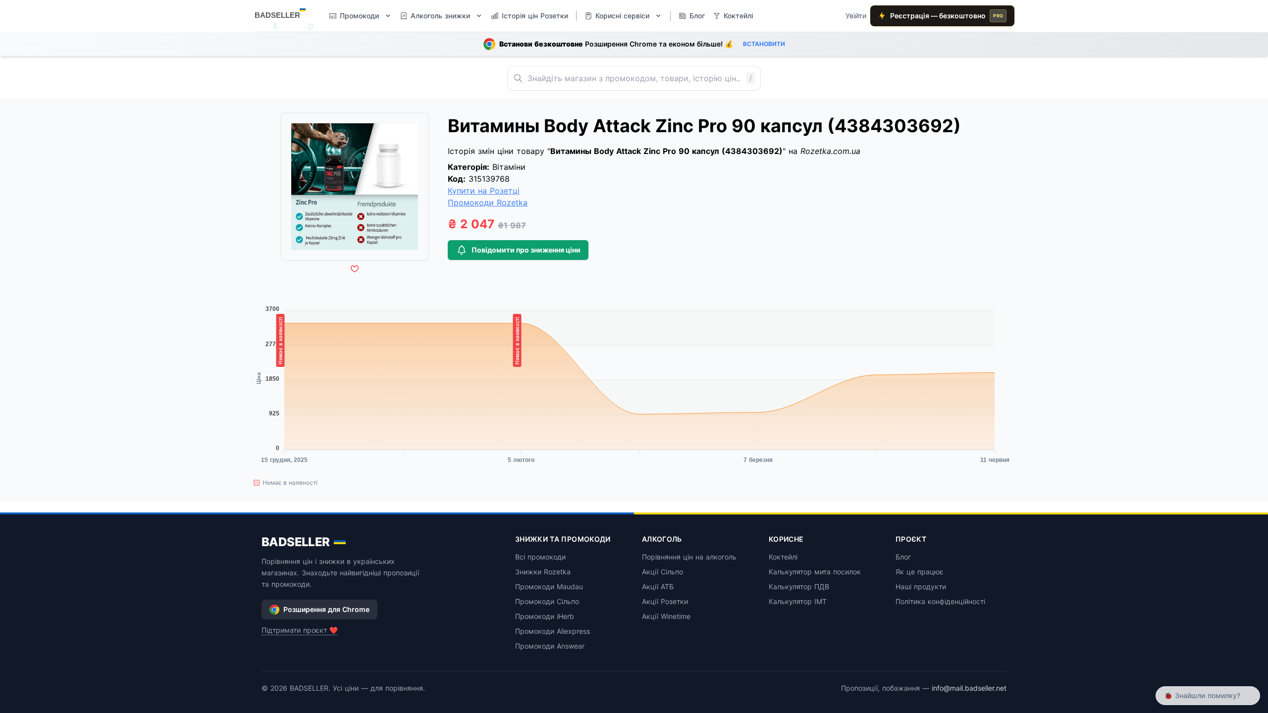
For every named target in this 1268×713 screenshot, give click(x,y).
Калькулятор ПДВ (799, 586)
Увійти (855, 15)
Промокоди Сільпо (547, 601)
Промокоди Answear (549, 646)
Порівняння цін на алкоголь (689, 557)
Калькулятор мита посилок (815, 571)
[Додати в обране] (355, 269)
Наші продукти (921, 586)
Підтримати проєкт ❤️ (300, 630)
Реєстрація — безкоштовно (946, 15)
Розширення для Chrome (326, 609)
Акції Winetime (666, 616)
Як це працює (920, 571)
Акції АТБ (658, 586)
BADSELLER (296, 542)
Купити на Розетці (484, 191)
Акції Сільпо (662, 571)
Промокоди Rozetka (488, 202)
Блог (903, 557)
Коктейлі (783, 557)
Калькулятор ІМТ (798, 601)
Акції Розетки (665, 601)
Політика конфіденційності (940, 601)
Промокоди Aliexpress (552, 631)
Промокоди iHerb (544, 616)
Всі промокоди (540, 557)
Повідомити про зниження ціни (526, 250)
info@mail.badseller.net (969, 688)
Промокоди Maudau (549, 586)
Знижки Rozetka (543, 571)
